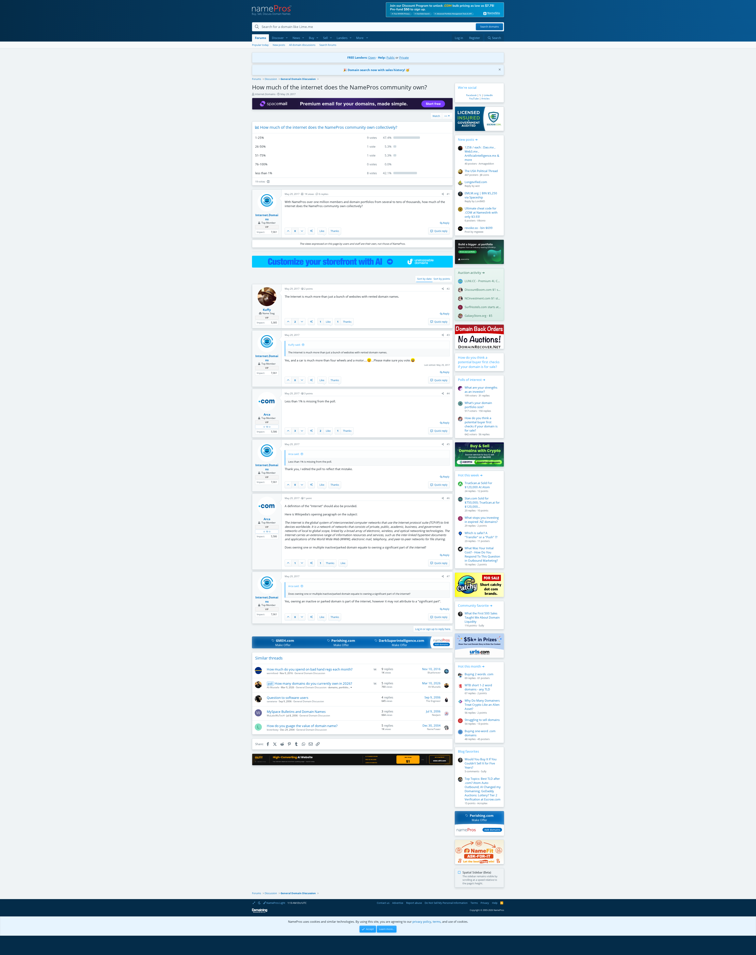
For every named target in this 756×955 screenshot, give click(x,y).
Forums (260, 38)
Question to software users (287, 697)
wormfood (272, 673)
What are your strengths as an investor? (481, 389)
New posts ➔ (468, 139)
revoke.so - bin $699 (479, 228)
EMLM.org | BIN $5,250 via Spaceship (481, 195)
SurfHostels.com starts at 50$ (483, 307)
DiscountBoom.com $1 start (483, 290)
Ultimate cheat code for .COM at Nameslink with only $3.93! (481, 212)
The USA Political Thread (481, 171)
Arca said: (293, 454)
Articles (485, 98)
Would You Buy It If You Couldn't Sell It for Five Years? (481, 763)
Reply (446, 223)
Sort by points (442, 279)
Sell (325, 38)
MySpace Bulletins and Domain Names (296, 711)
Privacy (485, 903)
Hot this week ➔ (470, 475)
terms (437, 922)
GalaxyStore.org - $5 (478, 316)
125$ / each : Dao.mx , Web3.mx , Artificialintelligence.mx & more (482, 153)
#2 (448, 288)
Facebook (471, 95)
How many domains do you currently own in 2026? (313, 683)
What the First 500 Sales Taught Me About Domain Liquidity (482, 617)
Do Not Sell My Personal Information (446, 903)
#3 (448, 335)
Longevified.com (476, 182)
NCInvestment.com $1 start (483, 298)
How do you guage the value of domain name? (302, 725)
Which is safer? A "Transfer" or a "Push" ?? (481, 535)
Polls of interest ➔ (471, 379)
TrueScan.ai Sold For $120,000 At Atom (478, 485)
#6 (448, 498)
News (296, 38)
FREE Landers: (357, 57)
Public (390, 57)
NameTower (434, 729)
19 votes (260, 181)
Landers (342, 38)
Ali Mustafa (273, 687)
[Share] (442, 194)
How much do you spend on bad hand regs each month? (309, 669)
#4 (448, 393)
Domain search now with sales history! (376, 70)
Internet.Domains (265, 94)
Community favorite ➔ (475, 605)
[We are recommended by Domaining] (259, 911)
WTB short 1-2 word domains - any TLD (478, 687)
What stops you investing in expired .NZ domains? (482, 520)
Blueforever (434, 672)
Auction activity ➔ (471, 272)
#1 (448, 194)
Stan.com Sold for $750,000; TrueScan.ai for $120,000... (482, 502)
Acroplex (482, 803)
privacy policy (421, 922)
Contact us (383, 903)
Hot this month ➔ (471, 666)
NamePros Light (275, 903)
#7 (448, 576)
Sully (481, 625)
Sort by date (424, 279)
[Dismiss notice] (499, 70)
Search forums (327, 45)
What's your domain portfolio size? (478, 405)
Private (404, 57)
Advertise (397, 903)
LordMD (480, 201)
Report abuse (414, 903)
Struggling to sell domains (482, 720)
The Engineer (433, 701)
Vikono (481, 220)
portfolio (343, 687)
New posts (279, 45)
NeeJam (436, 715)
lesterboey (272, 729)
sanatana (272, 701)
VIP (267, 226)
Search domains (489, 27)
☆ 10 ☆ (267, 426)
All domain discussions (302, 45)
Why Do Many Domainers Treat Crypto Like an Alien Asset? (482, 704)
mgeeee (478, 231)
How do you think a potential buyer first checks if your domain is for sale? (478, 362)
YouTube (474, 98)
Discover (278, 38)
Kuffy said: (294, 344)
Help (495, 903)
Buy (311, 38)
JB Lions (484, 175)
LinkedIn (488, 95)
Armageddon (486, 163)
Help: (382, 57)
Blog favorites (468, 751)
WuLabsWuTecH (276, 715)
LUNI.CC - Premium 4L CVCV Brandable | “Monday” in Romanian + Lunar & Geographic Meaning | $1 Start (483, 281)
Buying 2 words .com (479, 674)
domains (333, 687)
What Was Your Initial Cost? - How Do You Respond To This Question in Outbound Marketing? (482, 554)
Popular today (260, 45)
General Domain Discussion (310, 673)
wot (477, 186)
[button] (287, 38)
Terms (474, 903)
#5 (448, 444)
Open (372, 57)
